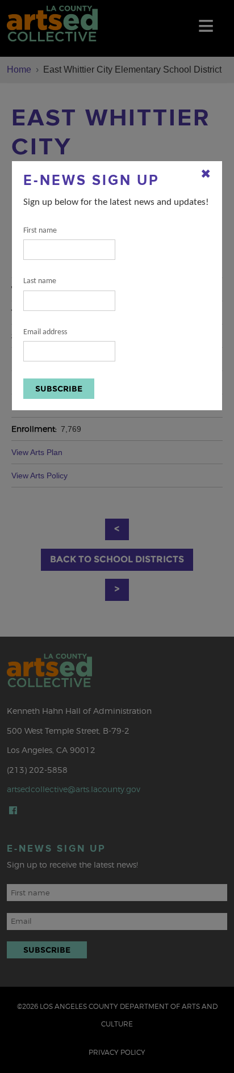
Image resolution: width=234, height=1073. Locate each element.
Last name (39, 281)
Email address (45, 332)
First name (40, 230)
